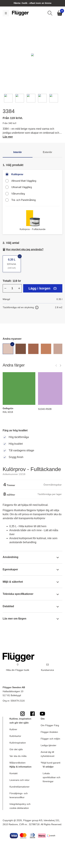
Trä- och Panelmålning (23, 199)
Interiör (17, 152)
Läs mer (8, 136)
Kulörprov (17, 174)
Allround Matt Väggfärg (23, 180)
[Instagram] (23, 714)
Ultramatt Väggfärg (21, 187)
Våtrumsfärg (18, 193)
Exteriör (47, 152)
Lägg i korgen (39, 288)
